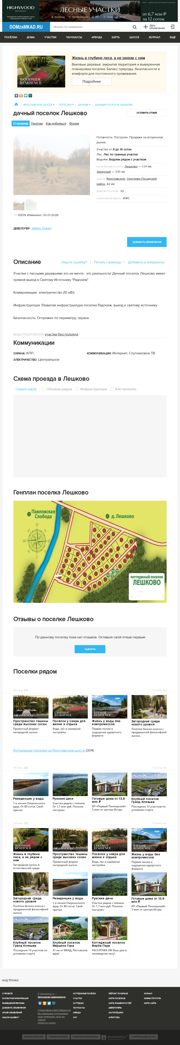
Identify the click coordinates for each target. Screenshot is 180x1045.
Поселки (66, 104)
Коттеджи (78, 1003)
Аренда (77, 1012)
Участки (77, 998)
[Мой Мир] (30, 95)
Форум (74, 123)
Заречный (104, 172)
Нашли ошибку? (74, 262)
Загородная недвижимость (52, 997)
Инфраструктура (93, 389)
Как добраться (56, 123)
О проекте (7, 993)
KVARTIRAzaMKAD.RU (143, 1036)
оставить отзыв (147, 112)
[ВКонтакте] (16, 95)
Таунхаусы (74, 37)
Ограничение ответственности (54, 1010)
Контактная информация (15, 998)
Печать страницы (107, 262)
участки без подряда (61, 334)
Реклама (18, 690)
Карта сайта (150, 1003)
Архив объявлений (12, 1012)
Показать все (159, 690)
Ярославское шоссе (38, 104)
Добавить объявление (14, 1008)
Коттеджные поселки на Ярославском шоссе (49, 750)
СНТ (75, 1017)
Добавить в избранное (146, 262)
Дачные (84, 104)
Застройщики (116, 1012)
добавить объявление (147, 242)
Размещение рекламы (13, 1003)
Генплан (37, 123)
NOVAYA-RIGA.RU (33, 1036)
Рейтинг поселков (118, 993)
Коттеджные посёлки (84, 993)
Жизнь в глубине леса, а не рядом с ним (108, 57)
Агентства (114, 1017)
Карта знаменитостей (120, 1003)
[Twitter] (25, 95)
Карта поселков (117, 998)
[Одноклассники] (21, 95)
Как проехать (125, 389)
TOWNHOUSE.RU (58, 1036)
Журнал (148, 993)
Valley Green (41, 228)
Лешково (131, 166)
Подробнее (92, 81)
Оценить (90, 649)
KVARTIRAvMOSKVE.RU (85, 1036)
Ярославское (115, 179)
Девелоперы (115, 1008)
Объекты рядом (59, 389)
